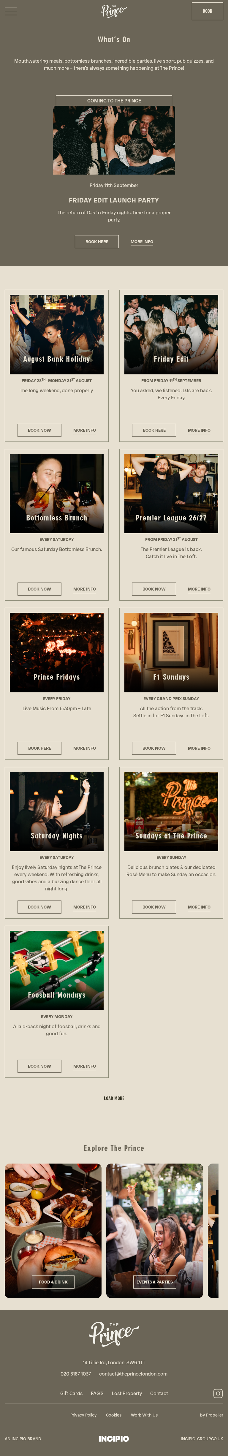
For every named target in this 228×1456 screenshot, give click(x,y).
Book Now (39, 589)
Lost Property (127, 1393)
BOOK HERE (97, 241)
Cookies (113, 1415)
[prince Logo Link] (114, 1334)
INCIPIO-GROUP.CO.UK (202, 1438)
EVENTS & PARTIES (155, 1282)
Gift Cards (71, 1393)
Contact (159, 1393)
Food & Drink (53, 1282)
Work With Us (144, 1415)
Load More (114, 1098)
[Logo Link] (114, 11)
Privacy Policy (83, 1415)
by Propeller (211, 1415)
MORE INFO (84, 430)
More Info (142, 241)
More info (84, 589)
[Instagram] (218, 1393)
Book (207, 11)
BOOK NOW (39, 430)
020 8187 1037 (76, 1373)
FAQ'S (97, 1393)
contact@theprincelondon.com (133, 1373)
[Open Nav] (11, 11)
